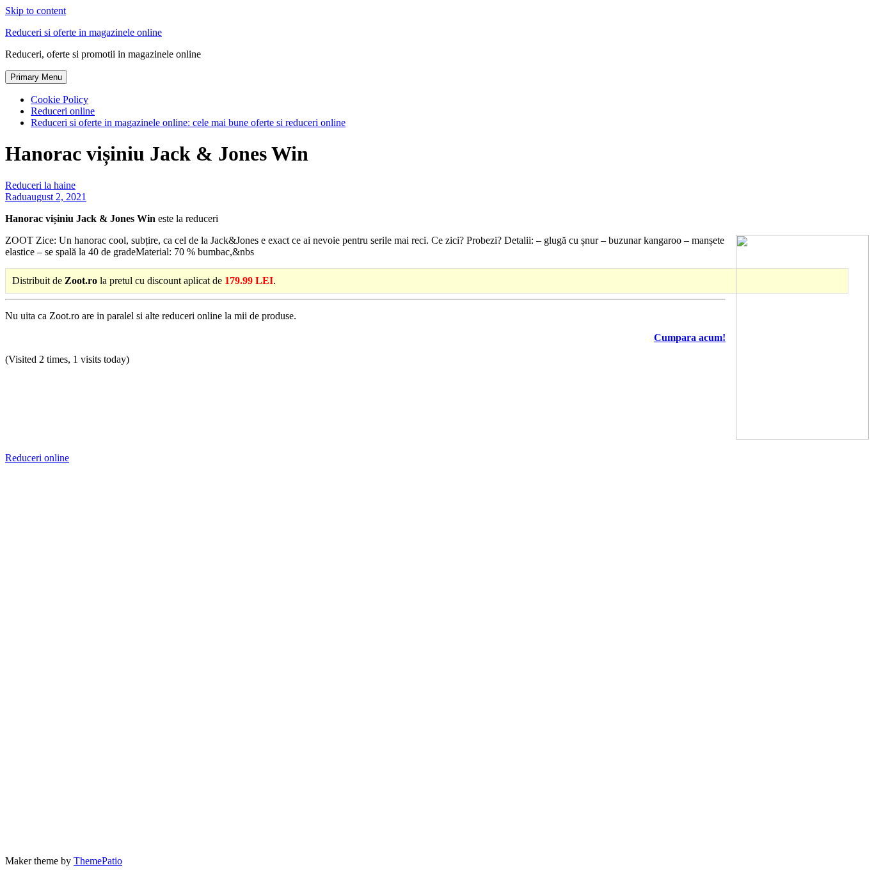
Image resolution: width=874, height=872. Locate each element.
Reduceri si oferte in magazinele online (83, 32)
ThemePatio (98, 860)
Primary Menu (36, 77)
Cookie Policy (59, 99)
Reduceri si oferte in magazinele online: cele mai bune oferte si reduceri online (188, 122)
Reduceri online (63, 111)
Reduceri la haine (40, 185)
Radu (16, 196)
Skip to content (35, 10)
